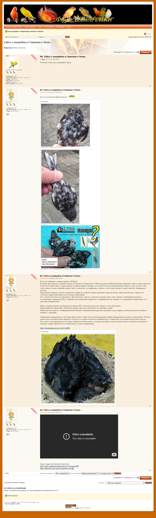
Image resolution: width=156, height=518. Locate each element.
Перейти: (101, 483)
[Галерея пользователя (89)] (8, 114)
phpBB (13, 502)
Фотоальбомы (49, 27)
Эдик (43, 59)
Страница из (129, 52)
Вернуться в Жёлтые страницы (15, 482)
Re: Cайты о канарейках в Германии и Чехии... (63, 56)
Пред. (7, 473)
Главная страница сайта (14, 27)
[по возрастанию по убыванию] (110, 473)
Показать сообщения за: (47, 473)
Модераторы (22, 48)
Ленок (15, 48)
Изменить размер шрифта (149, 34)
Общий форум (25, 31)
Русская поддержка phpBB (12, 503)
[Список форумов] (60, 14)
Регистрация (60, 27)
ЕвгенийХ (45, 92)
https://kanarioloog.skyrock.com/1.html (54, 328)
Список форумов (30, 27)
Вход (68, 27)
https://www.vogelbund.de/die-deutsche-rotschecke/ (58, 466)
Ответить (143, 51)
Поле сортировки (75, 473)
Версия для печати (145, 34)
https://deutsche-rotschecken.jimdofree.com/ (56, 468)
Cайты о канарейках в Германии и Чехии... (28, 42)
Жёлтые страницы (37, 31)
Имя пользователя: (11, 37)
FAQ (40, 27)
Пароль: (41, 37)
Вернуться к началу (150, 86)
